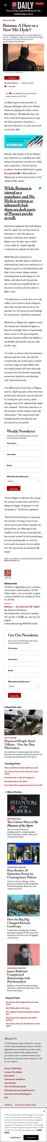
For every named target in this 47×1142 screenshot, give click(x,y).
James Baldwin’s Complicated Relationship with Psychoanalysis (18, 977)
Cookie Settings (15, 1137)
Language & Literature (16, 867)
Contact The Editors (13, 1072)
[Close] (44, 1111)
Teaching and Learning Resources (19, 1090)
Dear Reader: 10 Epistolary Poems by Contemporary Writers (21, 874)
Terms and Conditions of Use (25, 1105)
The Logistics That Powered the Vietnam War (23, 1012)
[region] (23, 1125)
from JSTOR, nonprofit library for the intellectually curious (23, 12)
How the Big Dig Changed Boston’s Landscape (18, 923)
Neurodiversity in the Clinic (15, 781)
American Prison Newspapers (17, 1093)
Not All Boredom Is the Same (18, 1008)
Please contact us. (12, 560)
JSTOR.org (8, 1105)
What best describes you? (18, 476)
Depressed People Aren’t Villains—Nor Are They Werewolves (19, 745)
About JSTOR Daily (13, 1068)
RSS (6, 1097)
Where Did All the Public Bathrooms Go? (21, 767)
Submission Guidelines (14, 1079)
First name (12, 443)
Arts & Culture (9, 20)
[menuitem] (39, 3)
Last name (12, 454)
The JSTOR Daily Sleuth (15, 1086)
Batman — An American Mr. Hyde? (22, 606)
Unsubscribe (10, 1082)
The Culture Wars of (21, 772)
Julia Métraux (12, 83)
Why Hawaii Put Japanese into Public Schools (21, 1018)
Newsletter (39, 3)
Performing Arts (14, 819)
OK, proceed (31, 1137)
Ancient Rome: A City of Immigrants (19, 777)
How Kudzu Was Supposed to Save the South (23, 785)
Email (10, 465)
